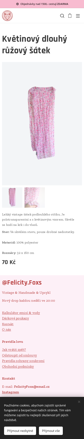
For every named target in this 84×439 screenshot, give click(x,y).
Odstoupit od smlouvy (19, 355)
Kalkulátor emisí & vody (21, 313)
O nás (6, 329)
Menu (78, 16)
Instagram (10, 392)
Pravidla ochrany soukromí (23, 361)
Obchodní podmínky (18, 366)
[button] (62, 16)
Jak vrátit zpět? (14, 349)
